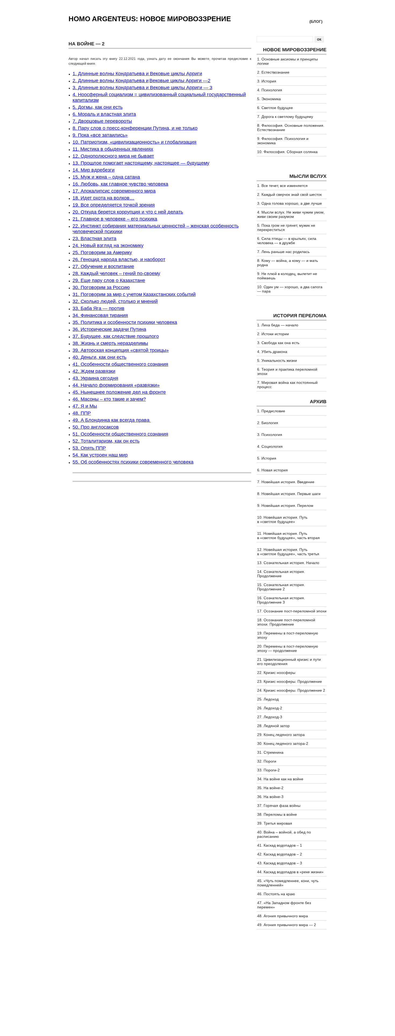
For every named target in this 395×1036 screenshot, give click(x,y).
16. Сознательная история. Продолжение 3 (281, 600)
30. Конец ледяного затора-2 (282, 743)
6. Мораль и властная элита (104, 114)
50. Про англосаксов (96, 427)
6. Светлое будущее (275, 108)
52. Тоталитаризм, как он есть (106, 441)
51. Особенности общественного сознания (120, 434)
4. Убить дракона (272, 351)
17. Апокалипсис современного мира (114, 191)
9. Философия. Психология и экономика (282, 140)
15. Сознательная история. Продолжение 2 (281, 587)
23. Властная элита (94, 238)
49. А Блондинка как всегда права (112, 420)
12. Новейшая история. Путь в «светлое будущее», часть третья (288, 551)
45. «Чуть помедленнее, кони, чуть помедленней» (287, 883)
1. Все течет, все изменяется (282, 185)
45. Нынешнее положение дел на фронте (119, 392)
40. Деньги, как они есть (99, 357)
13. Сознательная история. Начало (288, 563)
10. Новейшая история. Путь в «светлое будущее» (282, 519)
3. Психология (269, 434)
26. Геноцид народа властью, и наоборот (119, 259)
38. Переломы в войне (277, 814)
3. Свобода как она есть (278, 343)
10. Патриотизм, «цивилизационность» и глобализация (134, 142)
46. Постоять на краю (276, 894)
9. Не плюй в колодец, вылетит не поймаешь (287, 276)
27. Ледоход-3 (269, 717)
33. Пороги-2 (268, 770)
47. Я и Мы (85, 406)
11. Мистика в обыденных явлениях (113, 149)
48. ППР (82, 413)
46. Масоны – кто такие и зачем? (109, 399)
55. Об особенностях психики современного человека (133, 462)
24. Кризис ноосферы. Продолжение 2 (291, 690)
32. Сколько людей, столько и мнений (115, 301)
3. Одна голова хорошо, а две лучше (289, 203)
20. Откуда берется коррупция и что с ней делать (128, 212)
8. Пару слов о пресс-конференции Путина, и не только (135, 128)
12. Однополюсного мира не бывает (113, 156)
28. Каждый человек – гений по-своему (116, 273)
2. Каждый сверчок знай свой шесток (289, 194)
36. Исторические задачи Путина (109, 329)
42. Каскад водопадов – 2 (279, 854)
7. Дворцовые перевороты (102, 121)
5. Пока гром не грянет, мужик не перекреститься (286, 227)
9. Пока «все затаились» (100, 135)
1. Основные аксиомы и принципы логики (287, 61)
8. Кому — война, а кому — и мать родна (287, 262)
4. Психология (269, 90)
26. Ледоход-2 (269, 708)
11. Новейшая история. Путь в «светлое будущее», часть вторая (288, 535)
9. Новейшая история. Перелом (285, 505)
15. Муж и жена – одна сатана (106, 177)
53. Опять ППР (89, 448)
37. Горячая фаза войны (278, 805)
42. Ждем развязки (94, 371)
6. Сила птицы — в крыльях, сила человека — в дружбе (286, 240)
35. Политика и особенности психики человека (125, 322)
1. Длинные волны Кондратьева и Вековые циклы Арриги (137, 73)
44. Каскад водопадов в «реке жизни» (290, 872)
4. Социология (270, 446)
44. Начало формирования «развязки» (116, 385)
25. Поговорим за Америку (102, 252)
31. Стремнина (270, 752)
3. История (266, 81)
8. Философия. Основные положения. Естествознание (290, 127)
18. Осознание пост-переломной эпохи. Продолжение (286, 622)
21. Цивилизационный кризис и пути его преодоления (289, 661)
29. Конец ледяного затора (281, 734)
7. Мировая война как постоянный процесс (287, 384)
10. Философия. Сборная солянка (287, 152)
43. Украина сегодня (95, 378)
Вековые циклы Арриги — (178, 80)
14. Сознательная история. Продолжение (281, 573)
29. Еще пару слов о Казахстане (109, 280)
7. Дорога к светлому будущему (285, 116)
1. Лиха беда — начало (277, 325)
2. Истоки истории (273, 334)
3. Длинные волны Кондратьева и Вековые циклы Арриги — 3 (142, 87)
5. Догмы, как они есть (98, 107)
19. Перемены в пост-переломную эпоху (287, 635)
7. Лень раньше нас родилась (283, 252)
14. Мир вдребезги (93, 170)
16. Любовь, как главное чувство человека (120, 184)
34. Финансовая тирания (100, 315)
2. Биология (267, 423)
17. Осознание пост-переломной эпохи (291, 611)
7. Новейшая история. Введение (285, 482)
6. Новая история (272, 470)
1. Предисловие (271, 411)
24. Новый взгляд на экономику (108, 245)
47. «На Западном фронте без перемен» (284, 905)
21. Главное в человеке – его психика (115, 219)
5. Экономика (269, 99)
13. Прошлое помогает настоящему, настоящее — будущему (141, 163)
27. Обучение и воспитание (103, 266)
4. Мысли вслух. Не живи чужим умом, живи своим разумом (291, 214)
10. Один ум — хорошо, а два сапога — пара (289, 289)
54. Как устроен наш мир (100, 455)
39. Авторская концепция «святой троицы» (121, 350)
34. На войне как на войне (280, 779)
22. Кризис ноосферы (276, 672)
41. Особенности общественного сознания (120, 364)
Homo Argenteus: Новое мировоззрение (150, 19)
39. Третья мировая (274, 823)
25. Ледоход (268, 699)
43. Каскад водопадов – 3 (279, 863)
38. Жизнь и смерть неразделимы (110, 343)
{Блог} (315, 21)
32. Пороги (266, 761)
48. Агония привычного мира (282, 916)
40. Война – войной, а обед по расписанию (284, 834)
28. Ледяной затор (273, 726)
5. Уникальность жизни (277, 360)
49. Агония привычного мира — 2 (286, 925)
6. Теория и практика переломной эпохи (287, 371)
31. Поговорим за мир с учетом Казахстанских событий (134, 294)
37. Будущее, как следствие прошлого (116, 336)
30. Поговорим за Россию (101, 287)
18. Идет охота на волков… (103, 198)
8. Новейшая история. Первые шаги (289, 494)
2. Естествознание (273, 72)
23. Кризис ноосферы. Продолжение (289, 681)
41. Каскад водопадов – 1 (279, 845)
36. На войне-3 (270, 797)
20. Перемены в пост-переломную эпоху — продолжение (287, 648)
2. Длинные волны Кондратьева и (111, 80)
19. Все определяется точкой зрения (114, 205)
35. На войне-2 (270, 788)
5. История (266, 458)
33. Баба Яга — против (98, 308)
